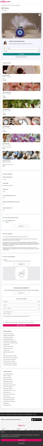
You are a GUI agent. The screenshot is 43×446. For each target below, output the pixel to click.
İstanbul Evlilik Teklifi (7, 405)
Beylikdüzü (18, 5)
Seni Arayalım (21, 54)
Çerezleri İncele (21, 443)
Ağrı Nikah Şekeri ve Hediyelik (9, 361)
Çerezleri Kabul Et (21, 440)
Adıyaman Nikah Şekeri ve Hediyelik (10, 357)
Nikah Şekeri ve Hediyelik (8, 333)
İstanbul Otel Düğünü (7, 377)
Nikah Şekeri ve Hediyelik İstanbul (25, 414)
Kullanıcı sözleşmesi (8, 322)
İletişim (13, 430)
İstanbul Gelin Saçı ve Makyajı (9, 401)
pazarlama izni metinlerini (19, 322)
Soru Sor (21, 226)
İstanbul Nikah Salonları (7, 388)
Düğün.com (2, 414)
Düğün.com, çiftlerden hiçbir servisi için (21, 57)
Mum (4, 353)
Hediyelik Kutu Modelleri (8, 348)
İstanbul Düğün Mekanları (8, 373)
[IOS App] (36, 419)
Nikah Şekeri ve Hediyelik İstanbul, (8, 5)
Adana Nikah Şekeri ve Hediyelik (9, 355)
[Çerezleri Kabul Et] (41, 431)
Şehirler (35, 430)
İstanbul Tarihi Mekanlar (7, 379)
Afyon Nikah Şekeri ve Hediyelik (9, 359)
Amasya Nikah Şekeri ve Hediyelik (10, 364)
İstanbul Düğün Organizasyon (9, 397)
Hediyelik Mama (6, 344)
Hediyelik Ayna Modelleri (8, 337)
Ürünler (31, 430)
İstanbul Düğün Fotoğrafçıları (8, 399)
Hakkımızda (9, 430)
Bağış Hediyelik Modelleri (8, 339)
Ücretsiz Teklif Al (22, 325)
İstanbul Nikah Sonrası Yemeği (9, 390)
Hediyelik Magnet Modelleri (8, 352)
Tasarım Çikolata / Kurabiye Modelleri (10, 342)
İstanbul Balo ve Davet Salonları (9, 384)
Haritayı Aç (21, 273)
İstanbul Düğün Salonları (8, 381)
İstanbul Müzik (6, 403)
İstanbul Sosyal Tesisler (7, 383)
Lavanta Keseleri (6, 350)
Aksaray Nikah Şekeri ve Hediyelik (10, 363)
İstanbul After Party (6, 392)
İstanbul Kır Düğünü (7, 375)
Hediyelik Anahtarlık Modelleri (9, 335)
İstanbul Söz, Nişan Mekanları (9, 394)
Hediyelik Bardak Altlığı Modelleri (9, 341)
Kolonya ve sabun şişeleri (8, 346)
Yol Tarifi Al (20, 264)
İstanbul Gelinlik (6, 395)
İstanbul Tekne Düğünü (7, 386)
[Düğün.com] (5, 1)
